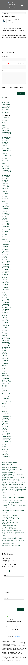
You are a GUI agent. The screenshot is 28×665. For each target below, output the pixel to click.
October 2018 (5, 267)
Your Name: (5, 56)
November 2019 (6, 246)
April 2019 (4, 257)
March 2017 (5, 297)
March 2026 (5, 127)
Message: (6, 598)
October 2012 (5, 380)
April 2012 (4, 390)
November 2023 (6, 172)
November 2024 (6, 152)
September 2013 (6, 363)
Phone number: (8, 592)
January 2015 (5, 340)
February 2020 (6, 241)
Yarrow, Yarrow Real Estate (9, 547)
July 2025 (4, 140)
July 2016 (4, 310)
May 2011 (4, 408)
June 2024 (5, 160)
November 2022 (6, 190)
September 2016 (6, 307)
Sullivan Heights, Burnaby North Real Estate (13, 537)
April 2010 (4, 429)
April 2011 (4, 410)
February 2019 (6, 261)
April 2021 (4, 219)
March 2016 (5, 317)
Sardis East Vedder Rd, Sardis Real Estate (12, 530)
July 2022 (4, 196)
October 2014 (5, 345)
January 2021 (5, 224)
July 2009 (4, 444)
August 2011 (5, 403)
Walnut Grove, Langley (8, 543)
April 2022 (5, 201)
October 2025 (6, 135)
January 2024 (5, 168)
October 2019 (5, 248)
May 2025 (4, 143)
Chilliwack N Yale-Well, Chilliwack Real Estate (14, 487)
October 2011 (5, 400)
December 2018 (6, 264)
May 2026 (4, 124)
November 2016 (6, 304)
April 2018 (4, 277)
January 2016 (5, 320)
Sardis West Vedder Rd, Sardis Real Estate (13, 532)
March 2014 (5, 355)
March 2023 (5, 185)
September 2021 (6, 213)
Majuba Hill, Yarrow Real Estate (10, 517)
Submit (21, 93)
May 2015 (4, 334)
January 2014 (5, 358)
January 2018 (5, 282)
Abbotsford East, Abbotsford (9, 462)
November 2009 (6, 438)
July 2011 (4, 405)
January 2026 (5, 130)
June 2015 (4, 332)
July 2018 (4, 272)
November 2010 (6, 418)
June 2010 (5, 426)
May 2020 (4, 238)
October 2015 (5, 325)
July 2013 (4, 367)
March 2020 (5, 239)
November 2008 (6, 458)
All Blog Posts (5, 102)
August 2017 (5, 289)
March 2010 (5, 431)
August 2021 (5, 215)
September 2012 (6, 382)
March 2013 (5, 373)
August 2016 (5, 309)
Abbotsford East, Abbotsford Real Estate (12, 464)
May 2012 (4, 388)
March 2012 (5, 391)
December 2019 (6, 244)
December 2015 (6, 322)
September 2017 (6, 287)
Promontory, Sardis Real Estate (10, 528)
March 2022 (5, 203)
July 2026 (4, 120)
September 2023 (6, 175)
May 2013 (4, 370)
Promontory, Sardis (7, 527)
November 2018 (6, 266)
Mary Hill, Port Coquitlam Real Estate (11, 519)
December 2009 (6, 436)
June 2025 (5, 142)
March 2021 (5, 221)
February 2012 (6, 393)
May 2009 (4, 448)
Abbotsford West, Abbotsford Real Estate (13, 469)
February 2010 (6, 433)
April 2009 (5, 449)
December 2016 (6, 302)
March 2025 (5, 147)
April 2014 (4, 353)
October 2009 (6, 439)
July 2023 (4, 178)
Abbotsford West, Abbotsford (9, 467)
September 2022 (6, 193)
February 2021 (6, 223)
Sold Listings (5, 112)
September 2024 (6, 155)
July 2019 (4, 253)
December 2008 (6, 456)
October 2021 (5, 211)
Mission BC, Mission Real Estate (10, 522)
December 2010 (6, 416)
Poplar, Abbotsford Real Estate (10, 525)
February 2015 (6, 339)
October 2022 (6, 191)
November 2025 (6, 134)
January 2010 (5, 434)
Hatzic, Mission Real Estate (9, 514)
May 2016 (4, 314)
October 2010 (5, 420)
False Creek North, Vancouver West (11, 502)
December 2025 (6, 132)
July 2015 (4, 330)
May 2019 (4, 256)
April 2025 (4, 145)
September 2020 (6, 231)
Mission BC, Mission (7, 520)
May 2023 (4, 181)
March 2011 (5, 411)
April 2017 (4, 296)
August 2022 (5, 195)
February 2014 (6, 357)
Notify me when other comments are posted (12, 88)
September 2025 (6, 137)
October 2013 (5, 362)
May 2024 (4, 162)
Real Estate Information (8, 111)
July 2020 (4, 234)
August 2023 (5, 176)
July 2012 (4, 385)
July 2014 (4, 348)
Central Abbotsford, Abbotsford (10, 479)
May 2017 (4, 294)
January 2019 (5, 262)
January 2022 (5, 206)
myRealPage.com (17, 636)
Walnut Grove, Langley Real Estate (11, 545)
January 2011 (5, 415)
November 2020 (6, 228)
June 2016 (4, 312)
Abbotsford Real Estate (8, 466)
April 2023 (5, 183)
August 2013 (5, 365)
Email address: (7, 586)
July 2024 (4, 158)
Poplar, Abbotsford (7, 523)
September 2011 (6, 401)
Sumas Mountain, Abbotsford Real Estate (13, 538)
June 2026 (5, 122)
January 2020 (5, 243)
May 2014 (4, 352)
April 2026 (4, 125)
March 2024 (5, 165)
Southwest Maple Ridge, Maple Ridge (12, 533)
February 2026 (6, 129)
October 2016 (5, 305)
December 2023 (6, 170)
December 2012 (6, 377)
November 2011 (6, 398)
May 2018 (4, 276)
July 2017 (4, 291)
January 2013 (5, 375)
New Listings (5, 107)
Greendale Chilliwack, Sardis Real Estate (12, 509)
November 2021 (6, 210)
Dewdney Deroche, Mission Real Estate (12, 500)
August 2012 (5, 383)
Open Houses (5, 109)
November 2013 (6, 360)
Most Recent (5, 117)
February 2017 (6, 299)
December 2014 (6, 342)
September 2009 (6, 441)
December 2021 (6, 208)
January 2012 (5, 395)
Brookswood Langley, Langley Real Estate (13, 477)
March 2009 (5, 451)
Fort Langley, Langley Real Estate (11, 504)
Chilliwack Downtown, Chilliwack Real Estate (13, 482)
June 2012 (5, 386)
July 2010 (4, 425)
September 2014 (6, 347)
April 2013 (4, 372)
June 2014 (5, 350)
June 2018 (5, 274)
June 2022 (5, 198)
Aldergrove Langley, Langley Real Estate (12, 474)
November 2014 (6, 343)
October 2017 (5, 286)
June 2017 (5, 292)
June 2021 (5, 216)
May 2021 (4, 218)
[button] (2, 571)
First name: (7, 575)
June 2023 (5, 180)
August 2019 (5, 251)
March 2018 (5, 279)
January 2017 (5, 301)
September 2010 (6, 421)
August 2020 (5, 233)
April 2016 (4, 315)
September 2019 (6, 249)
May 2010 (4, 428)
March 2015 (5, 337)
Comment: (5, 71)
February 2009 (6, 453)
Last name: (6, 581)
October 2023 (6, 173)
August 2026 (5, 119)
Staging (4, 535)
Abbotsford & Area (7, 104)
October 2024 (6, 153)
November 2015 (6, 324)
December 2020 (6, 226)
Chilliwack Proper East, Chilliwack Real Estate (14, 489)
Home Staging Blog (7, 106)
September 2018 (6, 269)
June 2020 (5, 236)
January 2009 (5, 454)
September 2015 (6, 327)
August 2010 (5, 423)
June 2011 (4, 406)
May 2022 (4, 200)
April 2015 (4, 335)
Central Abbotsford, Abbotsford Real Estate (13, 481)
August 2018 (5, 271)
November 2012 (6, 378)
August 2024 (5, 157)
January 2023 (5, 188)
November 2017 (6, 284)
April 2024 (5, 163)
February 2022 (6, 205)
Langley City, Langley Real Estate (10, 515)
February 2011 (6, 413)
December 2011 (6, 396)
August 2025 (5, 138)
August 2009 (5, 443)
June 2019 (5, 254)
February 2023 (6, 186)
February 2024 (6, 167)
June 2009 (5, 446)
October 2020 (6, 229)
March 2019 (5, 259)
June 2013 (5, 368)
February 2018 (6, 281)
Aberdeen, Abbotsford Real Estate (11, 471)
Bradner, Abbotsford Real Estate (10, 476)
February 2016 (6, 319)
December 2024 (6, 150)
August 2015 (5, 329)
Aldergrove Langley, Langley (9, 472)
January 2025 (5, 148)
